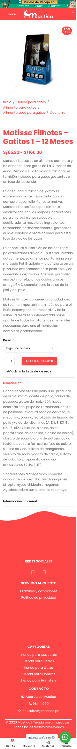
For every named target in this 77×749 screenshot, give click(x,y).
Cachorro (58, 112)
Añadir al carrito (39, 361)
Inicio (7, 102)
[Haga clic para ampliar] (10, 87)
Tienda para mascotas (51, 722)
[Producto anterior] (5, 121)
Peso (7, 340)
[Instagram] (44, 572)
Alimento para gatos (19, 107)
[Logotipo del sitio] (38, 13)
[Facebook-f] (33, 572)
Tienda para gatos (31, 102)
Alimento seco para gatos (24, 112)
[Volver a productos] (10, 121)
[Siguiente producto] (15, 121)
